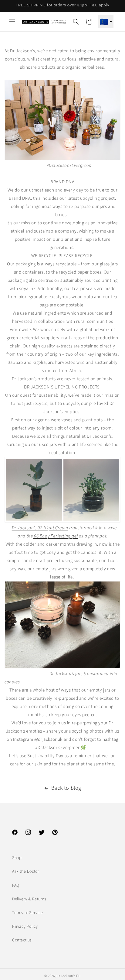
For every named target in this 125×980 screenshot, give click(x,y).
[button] (12, 21)
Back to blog (66, 788)
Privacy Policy (25, 926)
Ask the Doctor (25, 871)
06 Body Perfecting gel (55, 536)
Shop (17, 858)
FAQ (15, 885)
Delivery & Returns (29, 899)
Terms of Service (27, 913)
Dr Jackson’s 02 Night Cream (40, 528)
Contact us (22, 940)
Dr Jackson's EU (68, 976)
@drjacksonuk (48, 739)
